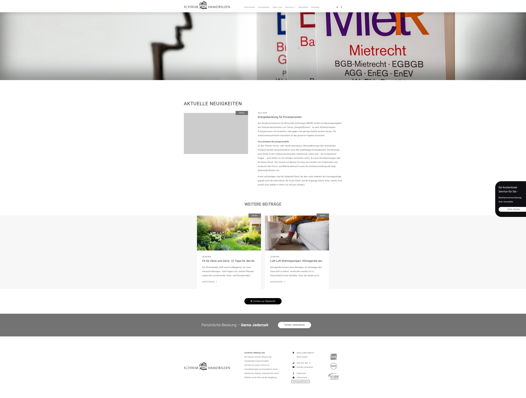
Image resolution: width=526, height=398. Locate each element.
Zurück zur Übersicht (264, 301)
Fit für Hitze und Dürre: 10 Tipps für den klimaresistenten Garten (241, 261)
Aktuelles (303, 7)
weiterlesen (208, 281)
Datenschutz (301, 377)
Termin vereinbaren (294, 325)
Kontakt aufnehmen (304, 367)
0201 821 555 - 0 (303, 363)
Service (289, 7)
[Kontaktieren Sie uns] (337, 7)
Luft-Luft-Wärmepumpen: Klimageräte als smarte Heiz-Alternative (311, 261)
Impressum (301, 373)
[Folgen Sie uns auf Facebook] (341, 7)
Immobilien (264, 7)
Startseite (249, 7)
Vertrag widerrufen (300, 381)
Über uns (277, 7)
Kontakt (315, 7)
